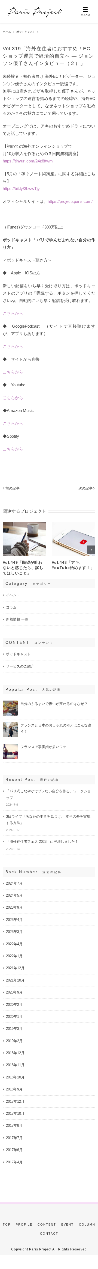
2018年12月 (15, 1053)
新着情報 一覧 (17, 619)
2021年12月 (15, 968)
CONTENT (47, 1224)
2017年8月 (14, 1125)
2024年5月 (14, 895)
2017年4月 (14, 1162)
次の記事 (85, 488)
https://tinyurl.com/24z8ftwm (28, 161)
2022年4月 (14, 944)
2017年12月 (15, 1101)
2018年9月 (14, 1089)
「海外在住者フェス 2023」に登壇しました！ (42, 842)
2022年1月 (14, 956)
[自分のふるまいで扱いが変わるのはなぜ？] (10, 703)
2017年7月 (14, 1138)
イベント (13, 595)
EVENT (67, 1224)
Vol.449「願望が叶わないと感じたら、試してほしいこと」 (23, 567)
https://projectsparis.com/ (70, 201)
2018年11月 (15, 1065)
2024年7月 (14, 883)
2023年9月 (14, 907)
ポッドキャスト (18, 654)
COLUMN (87, 1224)
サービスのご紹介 (20, 666)
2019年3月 (14, 1029)
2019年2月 (14, 1041)
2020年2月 (14, 1005)
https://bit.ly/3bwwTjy (21, 188)
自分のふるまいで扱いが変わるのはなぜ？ (54, 704)
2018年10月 (15, 1077)
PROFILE (24, 1224)
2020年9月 (14, 992)
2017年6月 (14, 1150)
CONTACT (49, 1233)
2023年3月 (14, 932)
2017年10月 (15, 1113)
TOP (7, 1224)
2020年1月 (14, 1017)
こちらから (13, 313)
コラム (11, 607)
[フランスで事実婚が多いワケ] (10, 746)
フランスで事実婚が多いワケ (43, 747)
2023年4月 (14, 920)
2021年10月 (15, 980)
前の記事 (12, 488)
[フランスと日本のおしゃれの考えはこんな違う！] (10, 724)
